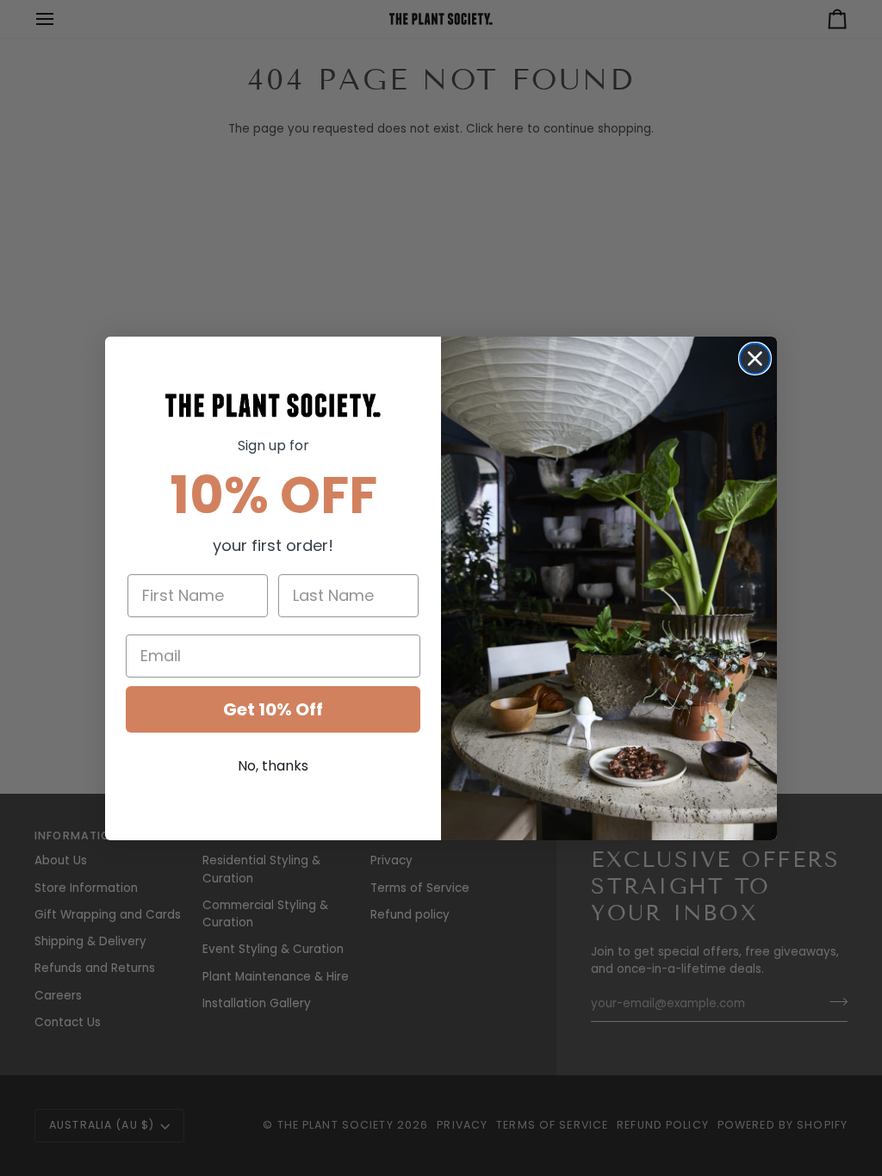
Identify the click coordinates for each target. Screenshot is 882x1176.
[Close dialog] (755, 359)
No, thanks (273, 766)
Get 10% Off (273, 709)
